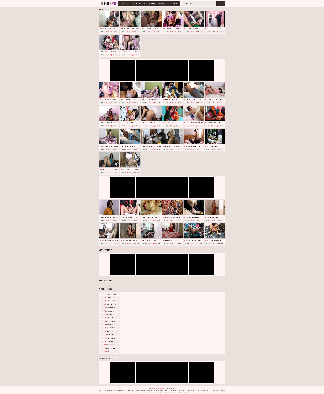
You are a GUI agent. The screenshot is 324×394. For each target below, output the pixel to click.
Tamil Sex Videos (140, 3)
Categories (174, 3)
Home (125, 3)
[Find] (220, 3)
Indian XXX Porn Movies (157, 3)
